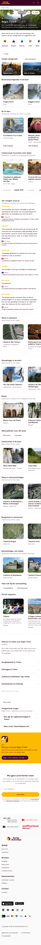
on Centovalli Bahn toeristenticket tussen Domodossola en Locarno (20, 244)
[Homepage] (6, 2)
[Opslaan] (29, 12)
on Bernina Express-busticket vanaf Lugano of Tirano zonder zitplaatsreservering (20, 219)
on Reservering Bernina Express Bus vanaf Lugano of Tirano (20, 274)
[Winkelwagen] (33, 3)
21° (22, 12)
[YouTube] (12, 910)
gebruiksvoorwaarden (12, 801)
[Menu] (38, 3)
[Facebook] (8, 910)
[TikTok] (22, 910)
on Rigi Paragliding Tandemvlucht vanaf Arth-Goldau (17, 309)
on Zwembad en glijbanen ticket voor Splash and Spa (18, 260)
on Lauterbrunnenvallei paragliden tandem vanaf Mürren (19, 288)
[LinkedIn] (3, 910)
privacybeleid (35, 799)
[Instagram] (17, 910)
